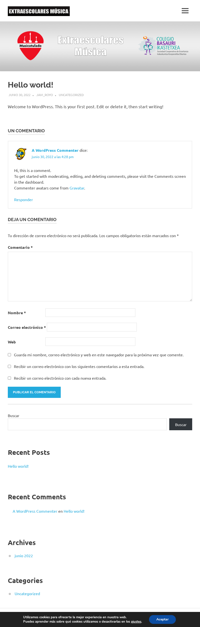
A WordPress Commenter (55, 150)
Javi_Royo (44, 95)
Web (12, 341)
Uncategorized (71, 95)
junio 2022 (24, 555)
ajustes (136, 621)
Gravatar (77, 187)
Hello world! (18, 466)
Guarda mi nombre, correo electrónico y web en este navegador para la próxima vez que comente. (99, 354)
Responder (23, 199)
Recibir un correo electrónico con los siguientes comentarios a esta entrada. (79, 366)
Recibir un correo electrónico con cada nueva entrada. (60, 378)
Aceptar (162, 619)
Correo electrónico (27, 327)
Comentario (20, 247)
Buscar (13, 415)
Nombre (17, 312)
